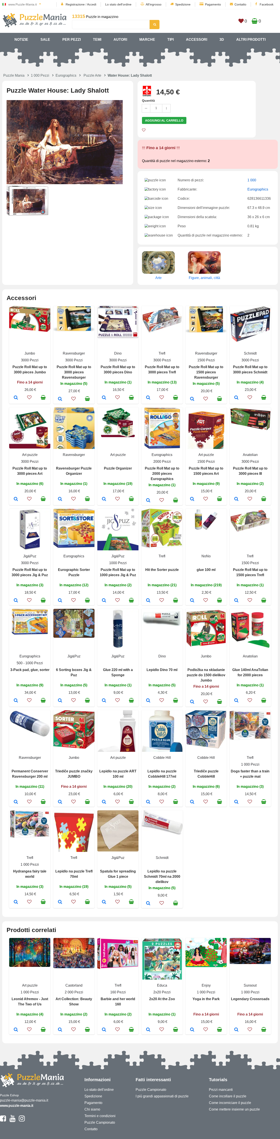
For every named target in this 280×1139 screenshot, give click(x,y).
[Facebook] (3, 1120)
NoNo (206, 556)
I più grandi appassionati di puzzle (162, 1096)
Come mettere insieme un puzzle (234, 1109)
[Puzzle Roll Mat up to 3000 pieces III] (236, 499)
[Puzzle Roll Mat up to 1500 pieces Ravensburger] (192, 399)
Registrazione (75, 4)
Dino (118, 353)
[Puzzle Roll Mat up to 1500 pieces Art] (192, 499)
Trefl (162, 353)
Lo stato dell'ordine (118, 4)
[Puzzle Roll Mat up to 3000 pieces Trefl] (148, 398)
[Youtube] (12, 1120)
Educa (162, 985)
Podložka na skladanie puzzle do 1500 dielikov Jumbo (206, 675)
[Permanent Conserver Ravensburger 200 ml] (16, 802)
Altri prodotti (251, 39)
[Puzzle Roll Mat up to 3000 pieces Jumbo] (16, 398)
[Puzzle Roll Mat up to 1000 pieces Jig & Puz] (104, 601)
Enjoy (206, 985)
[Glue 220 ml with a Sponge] (104, 701)
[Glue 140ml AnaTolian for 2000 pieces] (236, 701)
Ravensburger (74, 353)
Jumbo (29, 353)
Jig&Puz (29, 556)
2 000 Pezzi (74, 992)
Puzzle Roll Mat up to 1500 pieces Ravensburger (206, 372)
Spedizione (183, 4)
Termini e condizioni (100, 1116)
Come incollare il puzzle (227, 1096)
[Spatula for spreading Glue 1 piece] (104, 902)
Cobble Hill (162, 757)
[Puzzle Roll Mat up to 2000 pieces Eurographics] (148, 500)
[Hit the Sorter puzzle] (148, 601)
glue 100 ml (206, 570)
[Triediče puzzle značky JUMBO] (60, 802)
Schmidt (250, 353)
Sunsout (250, 985)
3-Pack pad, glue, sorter (29, 670)
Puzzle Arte (92, 75)
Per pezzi (71, 39)
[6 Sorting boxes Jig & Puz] (60, 701)
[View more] (29, 330)
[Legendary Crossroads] (236, 1030)
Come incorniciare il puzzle (230, 1103)
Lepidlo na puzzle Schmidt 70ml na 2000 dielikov (162, 876)
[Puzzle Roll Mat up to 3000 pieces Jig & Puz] (16, 601)
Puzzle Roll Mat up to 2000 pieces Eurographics (162, 473)
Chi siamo (92, 1109)
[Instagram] (22, 1120)
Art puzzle (30, 455)
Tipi (170, 39)
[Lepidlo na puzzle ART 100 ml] (104, 802)
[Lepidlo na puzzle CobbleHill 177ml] (148, 802)
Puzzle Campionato (99, 1122)
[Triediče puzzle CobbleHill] (192, 802)
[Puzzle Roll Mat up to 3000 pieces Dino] (104, 398)
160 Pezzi (118, 992)
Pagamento (213, 4)
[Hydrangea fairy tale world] (16, 902)
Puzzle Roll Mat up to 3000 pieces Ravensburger (74, 372)
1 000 (251, 180)
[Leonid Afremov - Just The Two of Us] (16, 1030)
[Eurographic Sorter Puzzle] (60, 601)
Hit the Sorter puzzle (162, 570)
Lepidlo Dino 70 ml (162, 670)
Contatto (240, 4)
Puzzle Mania (13, 75)
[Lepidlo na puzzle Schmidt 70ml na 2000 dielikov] (148, 903)
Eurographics (66, 75)
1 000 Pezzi (40, 75)
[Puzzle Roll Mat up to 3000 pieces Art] (16, 499)
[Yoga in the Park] (192, 1030)
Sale (45, 39)
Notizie (21, 39)
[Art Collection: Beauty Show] (60, 1030)
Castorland (73, 985)
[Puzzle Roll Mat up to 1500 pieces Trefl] (236, 601)
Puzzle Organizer (118, 468)
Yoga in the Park (206, 999)
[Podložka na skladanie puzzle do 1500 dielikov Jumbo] (192, 702)
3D (221, 39)
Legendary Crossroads (250, 999)
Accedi (91, 4)
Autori (120, 39)
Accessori (196, 39)
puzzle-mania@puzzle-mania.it (24, 1100)
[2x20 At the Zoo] (148, 1030)
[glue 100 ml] (192, 601)
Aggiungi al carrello (164, 120)
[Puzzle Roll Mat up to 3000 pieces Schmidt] (236, 398)
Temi (97, 39)
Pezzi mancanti (221, 1089)
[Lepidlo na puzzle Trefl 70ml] (60, 902)
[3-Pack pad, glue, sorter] (16, 701)
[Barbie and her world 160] (104, 1030)
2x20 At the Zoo (162, 999)
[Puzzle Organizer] (104, 499)
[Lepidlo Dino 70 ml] (148, 701)
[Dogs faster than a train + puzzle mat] (236, 802)
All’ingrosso (153, 4)
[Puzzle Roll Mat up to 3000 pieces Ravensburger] (60, 399)
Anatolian (250, 455)
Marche (147, 39)
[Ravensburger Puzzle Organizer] (60, 499)
